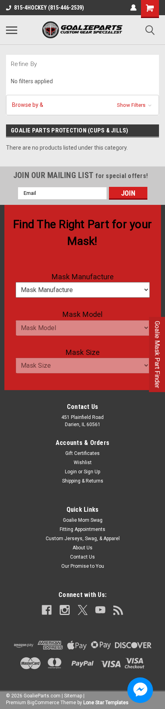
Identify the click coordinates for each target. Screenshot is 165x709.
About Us (82, 548)
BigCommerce (43, 702)
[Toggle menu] (11, 30)
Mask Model (82, 314)
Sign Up (92, 472)
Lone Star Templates (106, 702)
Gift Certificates (82, 453)
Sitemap (73, 696)
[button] (82, 105)
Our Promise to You (82, 566)
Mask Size (83, 352)
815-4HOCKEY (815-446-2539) (49, 7)
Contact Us (82, 557)
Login (71, 472)
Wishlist (83, 462)
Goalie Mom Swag (83, 520)
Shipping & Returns (82, 481)
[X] (83, 610)
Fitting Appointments (82, 529)
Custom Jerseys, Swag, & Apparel (83, 538)
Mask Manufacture (83, 276)
